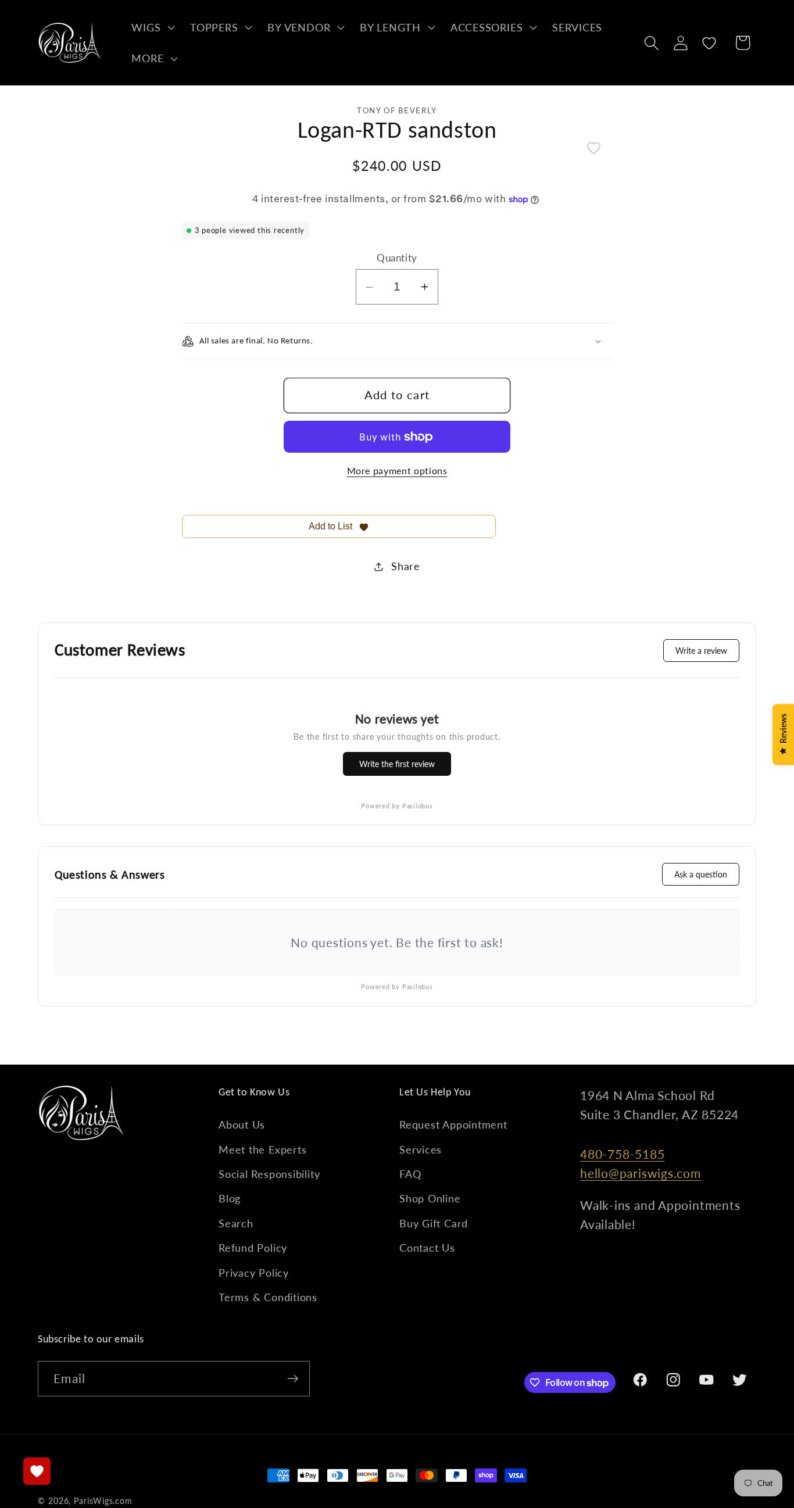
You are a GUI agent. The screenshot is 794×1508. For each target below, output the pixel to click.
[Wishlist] (709, 42)
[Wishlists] (37, 1471)
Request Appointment (453, 1124)
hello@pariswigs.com (640, 1173)
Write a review (701, 651)
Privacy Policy (254, 1272)
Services (420, 1149)
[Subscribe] (292, 1378)
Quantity (397, 258)
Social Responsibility (269, 1173)
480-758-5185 (622, 1154)
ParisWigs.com (103, 1501)
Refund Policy (253, 1247)
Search (236, 1223)
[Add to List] (593, 148)
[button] (152, 27)
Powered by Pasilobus (397, 805)
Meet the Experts (262, 1149)
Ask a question (700, 874)
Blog (230, 1198)
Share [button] (405, 566)
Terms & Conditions (268, 1297)
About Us (242, 1124)
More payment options (397, 470)
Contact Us (427, 1247)
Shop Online (430, 1198)
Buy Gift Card (433, 1223)
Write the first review (397, 764)
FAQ (410, 1173)
